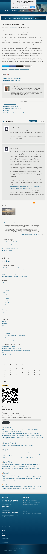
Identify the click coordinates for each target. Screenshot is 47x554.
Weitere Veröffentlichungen (9, 339)
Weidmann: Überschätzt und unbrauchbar (12, 359)
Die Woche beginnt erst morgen (11, 106)
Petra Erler (6, 473)
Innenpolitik (5, 289)
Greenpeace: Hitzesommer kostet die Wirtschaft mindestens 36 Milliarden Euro (20, 454)
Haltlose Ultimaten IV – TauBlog (10, 276)
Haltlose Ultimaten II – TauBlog (28, 516)
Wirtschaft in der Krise (11, 80)
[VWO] (16, 7)
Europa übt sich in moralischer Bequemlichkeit (19, 272)
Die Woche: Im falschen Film (9, 346)
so (21, 30)
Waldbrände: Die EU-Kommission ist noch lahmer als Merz (15, 466)
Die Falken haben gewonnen (10, 104)
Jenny (11, 148)
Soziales (5, 309)
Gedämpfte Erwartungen (12, 78)
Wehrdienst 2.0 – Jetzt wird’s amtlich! (17, 270)
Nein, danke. (25, 7)
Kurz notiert (7, 302)
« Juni (3, 378)
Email (9, 261)
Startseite (2, 1)
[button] (5, 66)
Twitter (5, 261)
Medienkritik (6, 294)
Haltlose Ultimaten (37, 516)
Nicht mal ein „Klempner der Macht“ (11, 248)
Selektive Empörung (8, 244)
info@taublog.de (5, 542)
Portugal (27, 69)
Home (10, 18)
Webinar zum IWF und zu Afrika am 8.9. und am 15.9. (14, 445)
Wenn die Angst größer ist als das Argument (13, 246)
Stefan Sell (6, 484)
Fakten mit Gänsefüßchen (16, 267)
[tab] (33, 121)
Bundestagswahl (8, 327)
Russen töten (6, 475)
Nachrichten (4, 69)
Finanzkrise (22, 69)
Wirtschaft (5, 315)
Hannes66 (12, 127)
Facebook (7, 261)
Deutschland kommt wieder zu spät (13, 24)
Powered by (13, 7)
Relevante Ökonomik (9, 443)
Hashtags (6, 300)
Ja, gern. (32, 7)
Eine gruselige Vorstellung (30, 518)
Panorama (5, 307)
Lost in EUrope (7, 462)
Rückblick (11, 69)
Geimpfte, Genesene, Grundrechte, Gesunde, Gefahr (15, 112)
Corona (6, 329)
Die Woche (7, 298)
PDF (9, 74)
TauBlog (14, 18)
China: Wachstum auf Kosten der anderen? (12, 457)
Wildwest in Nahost (8, 250)
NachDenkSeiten (8, 427)
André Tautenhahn (13, 27)
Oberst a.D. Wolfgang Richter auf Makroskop (31, 234)
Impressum (6, 1)
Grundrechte (6, 287)
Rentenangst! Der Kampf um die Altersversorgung (15, 335)
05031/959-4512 (5, 541)
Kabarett (5, 292)
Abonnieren (5, 422)
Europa (4, 282)
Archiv (40, 1)
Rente (6, 310)
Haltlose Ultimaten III (22, 276)
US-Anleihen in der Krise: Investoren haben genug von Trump (16, 452)
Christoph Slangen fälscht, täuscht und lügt (12, 348)
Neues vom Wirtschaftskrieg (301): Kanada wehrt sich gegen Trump (17, 468)
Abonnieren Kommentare (40, 202)
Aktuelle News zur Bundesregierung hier (10, 222)
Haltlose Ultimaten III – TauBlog (28, 513)
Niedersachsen (8, 290)
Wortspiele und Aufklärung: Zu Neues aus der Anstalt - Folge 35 (16, 350)
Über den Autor (6, 352)
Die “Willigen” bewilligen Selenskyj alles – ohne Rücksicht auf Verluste (17, 464)
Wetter (6, 304)
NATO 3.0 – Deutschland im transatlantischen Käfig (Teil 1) (15, 433)
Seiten (4, 325)
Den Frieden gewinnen (8, 354)
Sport (4, 312)
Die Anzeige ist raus (15, 274)
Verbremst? (6, 110)
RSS (2, 261)
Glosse (4, 284)
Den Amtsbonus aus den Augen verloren (12, 108)
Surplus (5, 450)
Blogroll (37, 1)
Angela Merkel (16, 69)
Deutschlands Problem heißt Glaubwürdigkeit (13, 241)
